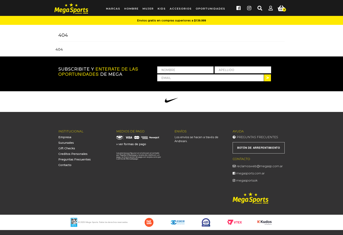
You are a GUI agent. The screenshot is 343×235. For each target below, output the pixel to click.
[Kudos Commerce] (264, 222)
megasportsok (247, 180)
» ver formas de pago (131, 144)
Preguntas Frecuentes (74, 159)
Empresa (64, 137)
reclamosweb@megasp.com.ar (260, 166)
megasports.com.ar (250, 173)
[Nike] (171, 100)
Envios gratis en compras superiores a (171, 20)
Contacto (64, 165)
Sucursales (66, 143)
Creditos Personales (73, 154)
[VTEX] (234, 222)
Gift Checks (66, 148)
